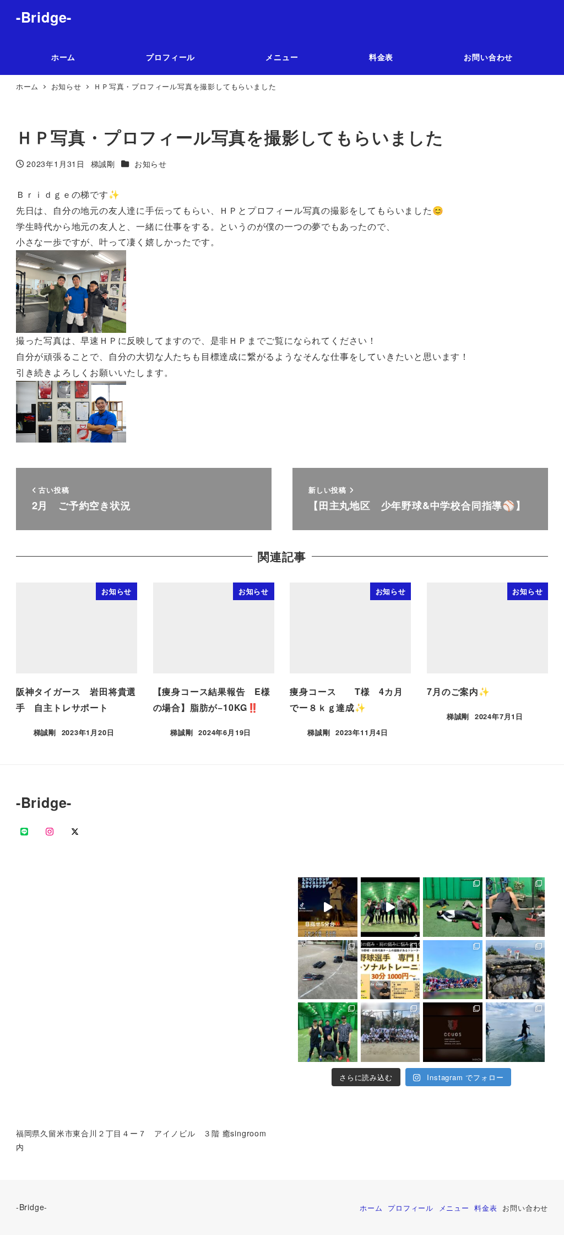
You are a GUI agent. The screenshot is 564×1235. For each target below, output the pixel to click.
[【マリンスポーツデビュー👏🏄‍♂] (515, 1032)
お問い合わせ (525, 1207)
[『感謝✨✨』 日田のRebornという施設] (390, 970)
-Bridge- (44, 17)
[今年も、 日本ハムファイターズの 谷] (515, 907)
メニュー (454, 1207)
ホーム (371, 1207)
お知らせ (150, 163)
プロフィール (410, 1207)
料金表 (485, 1207)
